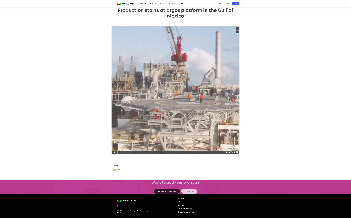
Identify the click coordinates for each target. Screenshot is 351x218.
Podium (162, 4)
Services (181, 198)
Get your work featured (166, 191)
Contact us (189, 191)
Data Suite (143, 4)
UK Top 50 (153, 4)
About (218, 4)
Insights (181, 4)
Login (236, 4)
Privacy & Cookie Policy (186, 212)
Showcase (171, 4)
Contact (227, 4)
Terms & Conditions (185, 209)
